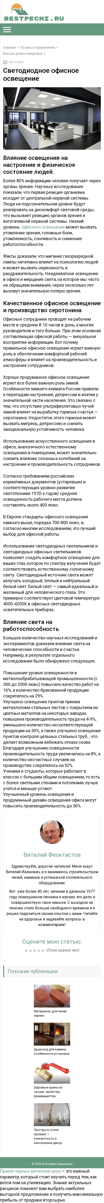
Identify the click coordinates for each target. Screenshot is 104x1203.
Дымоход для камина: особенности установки (51, 1051)
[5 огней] (43, 950)
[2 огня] (31, 950)
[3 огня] (35, 950)
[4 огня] (39, 950)
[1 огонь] (27, 950)
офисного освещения (43, 227)
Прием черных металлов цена (30, 1171)
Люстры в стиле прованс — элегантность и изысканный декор (48, 1136)
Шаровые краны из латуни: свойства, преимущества (48, 1092)
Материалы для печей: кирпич (50, 1013)
